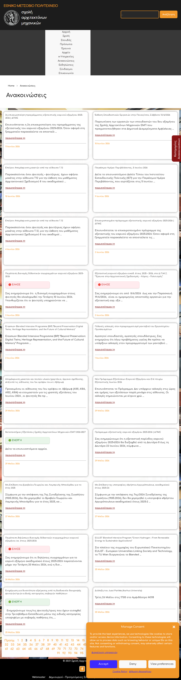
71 (64, 649)
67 (41, 649)
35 (25, 644)
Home (11, 86)
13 (72, 640)
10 (57, 640)
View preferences (161, 664)
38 (43, 644)
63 (18, 649)
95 (81, 653)
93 (70, 653)
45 (84, 644)
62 (12, 649)
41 (60, 644)
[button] (174, 627)
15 (83, 640)
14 (78, 640)
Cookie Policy (120, 671)
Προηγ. (9, 640)
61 (6, 649)
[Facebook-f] (82, 669)
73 (76, 649)
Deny (132, 664)
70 (59, 649)
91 (58, 653)
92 (64, 653)
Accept (103, 664)
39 (49, 644)
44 (78, 644)
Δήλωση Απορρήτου (140, 671)
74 (81, 649)
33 (12, 644)
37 (37, 644)
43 (72, 644)
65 (30, 649)
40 (55, 644)
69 (53, 649)
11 (62, 640)
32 (6, 644)
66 (35, 649)
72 (70, 649)
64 (24, 649)
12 (67, 640)
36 (31, 644)
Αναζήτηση (168, 14)
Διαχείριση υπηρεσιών (104, 652)
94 (75, 653)
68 (47, 649)
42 (66, 644)
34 (19, 644)
